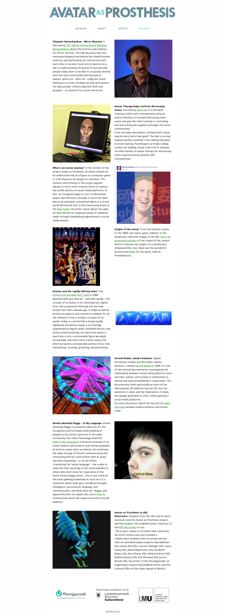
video (132, 251)
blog (99, 494)
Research (144, 28)
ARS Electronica (127, 527)
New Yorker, (63, 209)
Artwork (81, 28)
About (102, 28)
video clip (141, 109)
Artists (123, 28)
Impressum (113, 611)
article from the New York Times (71, 295)
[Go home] (112, 11)
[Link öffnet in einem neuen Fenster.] (71, 595)
